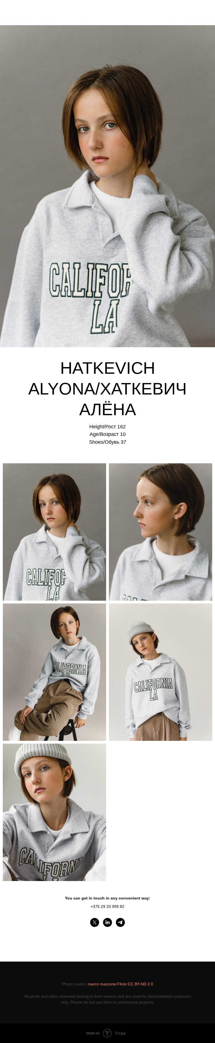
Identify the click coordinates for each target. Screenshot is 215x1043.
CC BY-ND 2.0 (140, 984)
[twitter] (94, 922)
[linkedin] (107, 922)
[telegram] (120, 922)
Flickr (122, 984)
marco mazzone (102, 984)
